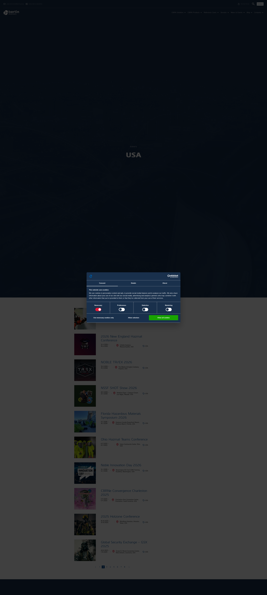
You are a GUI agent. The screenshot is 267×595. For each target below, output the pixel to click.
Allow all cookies (163, 318)
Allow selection (133, 318)
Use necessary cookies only (103, 318)
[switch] (122, 309)
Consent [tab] (102, 283)
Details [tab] (133, 283)
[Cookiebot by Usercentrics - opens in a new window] (169, 276)
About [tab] (164, 283)
